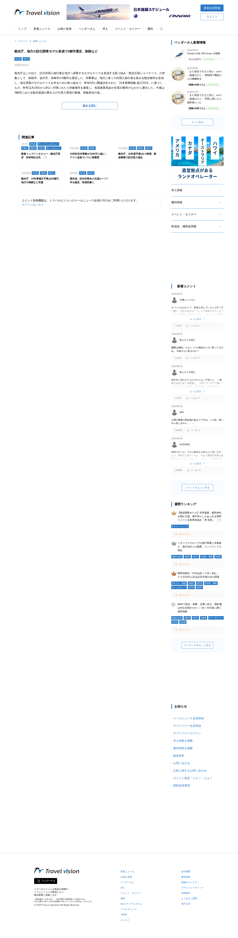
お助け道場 (64, 28)
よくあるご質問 (189, 898)
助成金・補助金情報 (183, 226)
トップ (22, 28)
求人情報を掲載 (183, 740)
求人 (105, 28)
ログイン (212, 16)
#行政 (18, 59)
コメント (185, 534)
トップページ (21, 41)
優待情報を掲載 (183, 748)
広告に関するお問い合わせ (190, 770)
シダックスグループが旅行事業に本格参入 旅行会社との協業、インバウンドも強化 (199, 547)
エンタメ (125, 920)
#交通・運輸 (207, 556)
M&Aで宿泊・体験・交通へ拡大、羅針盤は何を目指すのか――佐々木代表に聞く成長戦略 (200, 608)
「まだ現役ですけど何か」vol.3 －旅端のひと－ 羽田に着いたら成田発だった (204, 99)
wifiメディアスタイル (131, 904)
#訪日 (26, 59)
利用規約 (185, 893)
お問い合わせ (181, 763)
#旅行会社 (177, 556)
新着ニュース (42, 28)
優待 (150, 28)
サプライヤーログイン (187, 733)
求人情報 (176, 190)
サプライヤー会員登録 (187, 725)
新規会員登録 (212, 7)
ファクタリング (128, 909)
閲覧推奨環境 (181, 785)
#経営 (218, 556)
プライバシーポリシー (192, 887)
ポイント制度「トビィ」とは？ (192, 778)
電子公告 (185, 904)
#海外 (25, 148)
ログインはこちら (33, 204)
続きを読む (90, 105)
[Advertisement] (197, 261)
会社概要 (185, 871)
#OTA (191, 587)
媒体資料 (178, 755)
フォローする (48, 881)
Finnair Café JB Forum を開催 (203, 53)
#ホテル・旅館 (179, 583)
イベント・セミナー (127, 28)
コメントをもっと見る (197, 487)
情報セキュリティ (190, 882)
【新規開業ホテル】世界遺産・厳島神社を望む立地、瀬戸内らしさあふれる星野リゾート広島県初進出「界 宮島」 (199, 516)
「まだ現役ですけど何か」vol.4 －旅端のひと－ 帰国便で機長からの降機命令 (204, 75)
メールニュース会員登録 (188, 718)
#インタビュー (53, 148)
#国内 (33, 148)
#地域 (203, 618)
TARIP (124, 914)
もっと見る (197, 122)
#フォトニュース (180, 526)
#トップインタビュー (48, 144)
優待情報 (176, 202)
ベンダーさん (87, 28)
